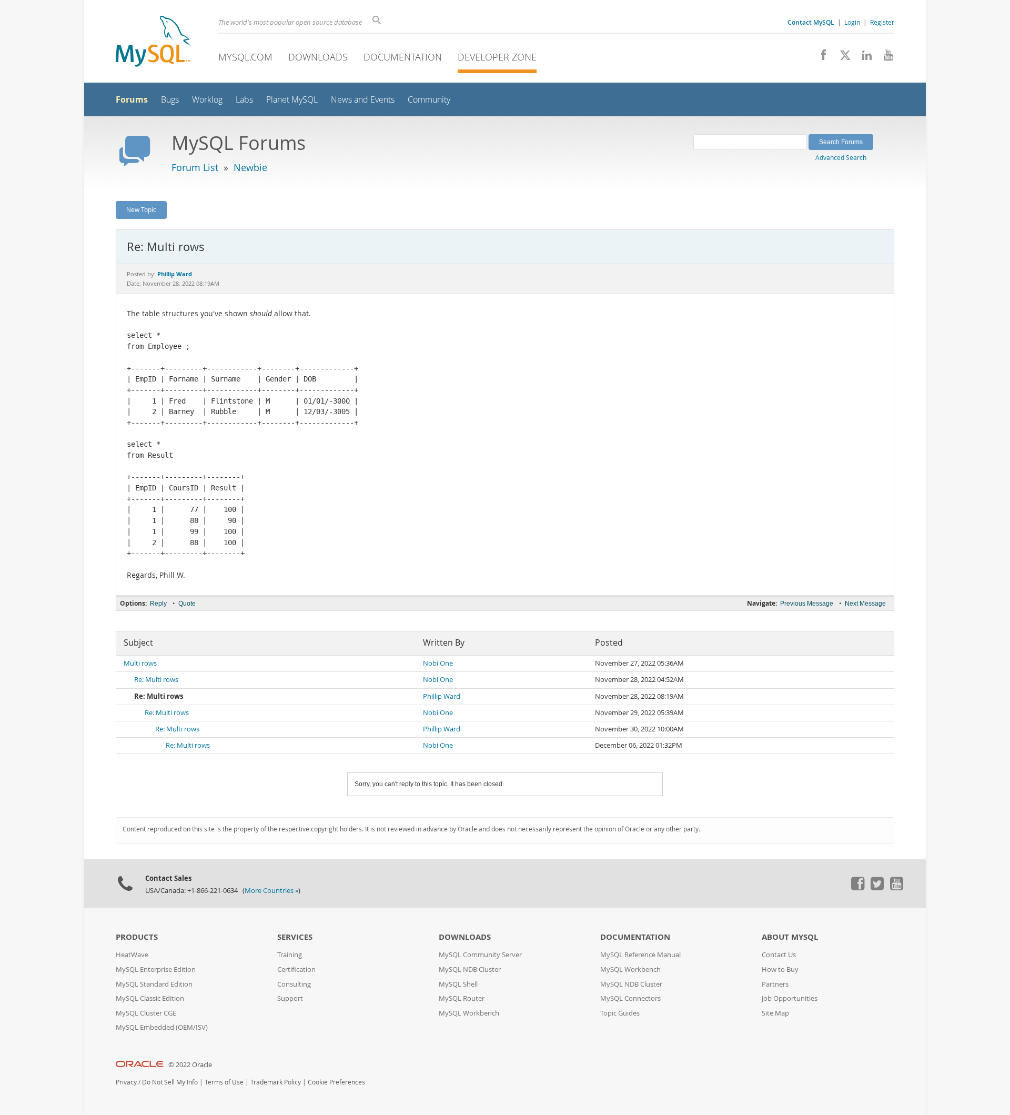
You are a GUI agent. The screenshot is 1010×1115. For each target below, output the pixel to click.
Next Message (865, 603)
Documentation (402, 57)
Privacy (126, 1082)
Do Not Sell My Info (170, 1082)
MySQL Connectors (630, 998)
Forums (132, 99)
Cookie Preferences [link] (336, 1082)
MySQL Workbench (469, 1013)
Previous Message (806, 603)
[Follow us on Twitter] (876, 887)
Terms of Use (224, 1082)
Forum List (194, 167)
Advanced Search (840, 157)
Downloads (318, 57)
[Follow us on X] (841, 58)
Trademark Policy (275, 1082)
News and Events (363, 99)
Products (137, 936)
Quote (187, 603)
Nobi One (438, 663)
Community (429, 99)
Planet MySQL (292, 99)
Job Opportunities (789, 998)
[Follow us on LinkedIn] (863, 58)
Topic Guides (620, 1013)
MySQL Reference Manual (640, 954)
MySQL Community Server (480, 954)
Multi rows (140, 663)
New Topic (141, 209)
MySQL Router (461, 998)
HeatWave (132, 954)
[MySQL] (153, 42)
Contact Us (779, 954)
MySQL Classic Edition (150, 998)
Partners (775, 984)
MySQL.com (245, 57)
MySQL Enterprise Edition (156, 969)
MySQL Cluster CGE (146, 1013)
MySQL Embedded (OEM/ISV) (162, 1027)
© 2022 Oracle (190, 1064)
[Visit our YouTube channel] (884, 58)
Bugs (170, 99)
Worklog (207, 99)
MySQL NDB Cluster (470, 969)
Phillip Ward (441, 696)
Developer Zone (497, 57)
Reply (158, 603)
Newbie (250, 167)
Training (289, 954)
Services (294, 936)
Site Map (775, 1013)
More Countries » (271, 890)
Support (290, 998)
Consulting (294, 984)
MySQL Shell (458, 984)
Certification (296, 969)
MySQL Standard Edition (154, 984)
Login (852, 22)
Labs (244, 99)
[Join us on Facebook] (820, 58)
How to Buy (780, 969)
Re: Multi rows (156, 679)
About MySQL (790, 936)
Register (882, 22)
